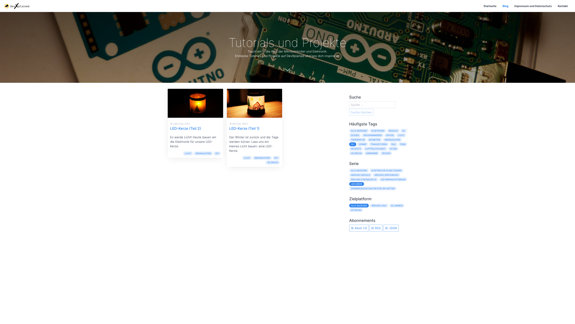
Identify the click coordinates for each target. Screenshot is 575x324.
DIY (217, 153)
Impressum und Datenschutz (533, 6)
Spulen (386, 153)
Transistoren (379, 144)
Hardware (371, 153)
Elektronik (378, 130)
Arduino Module (360, 175)
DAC (393, 144)
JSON (392, 228)
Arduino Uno (379, 205)
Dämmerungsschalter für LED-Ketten (373, 188)
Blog (505, 6)
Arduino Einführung (386, 175)
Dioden (355, 135)
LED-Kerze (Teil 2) (185, 128)
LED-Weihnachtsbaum (393, 179)
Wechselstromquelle (363, 179)
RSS (377, 228)
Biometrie (374, 139)
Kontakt (563, 6)
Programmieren (373, 135)
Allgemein (397, 205)
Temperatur (358, 139)
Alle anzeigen (359, 130)
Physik (390, 135)
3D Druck (272, 162)
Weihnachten (203, 153)
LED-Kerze (356, 184)
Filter (393, 148)
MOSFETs (356, 148)
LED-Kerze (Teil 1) (244, 128)
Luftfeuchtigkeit (375, 148)
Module (393, 130)
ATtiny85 (356, 210)
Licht (188, 153)
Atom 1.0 (360, 228)
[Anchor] (351, 42)
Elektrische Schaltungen (386, 170)
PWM (402, 144)
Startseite (490, 6)
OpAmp (362, 144)
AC (403, 130)
